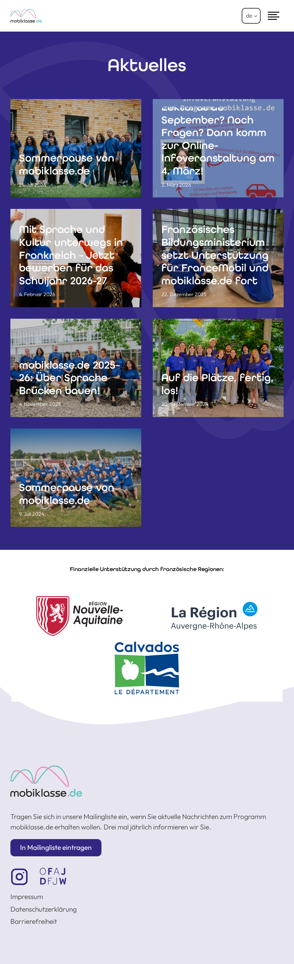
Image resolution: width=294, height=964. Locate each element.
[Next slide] (274, 630)
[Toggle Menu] (274, 16)
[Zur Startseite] (46, 781)
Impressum (26, 896)
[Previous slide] (20, 630)
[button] (55, 847)
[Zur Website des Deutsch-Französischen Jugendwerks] (53, 876)
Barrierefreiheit (33, 921)
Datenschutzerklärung (43, 909)
